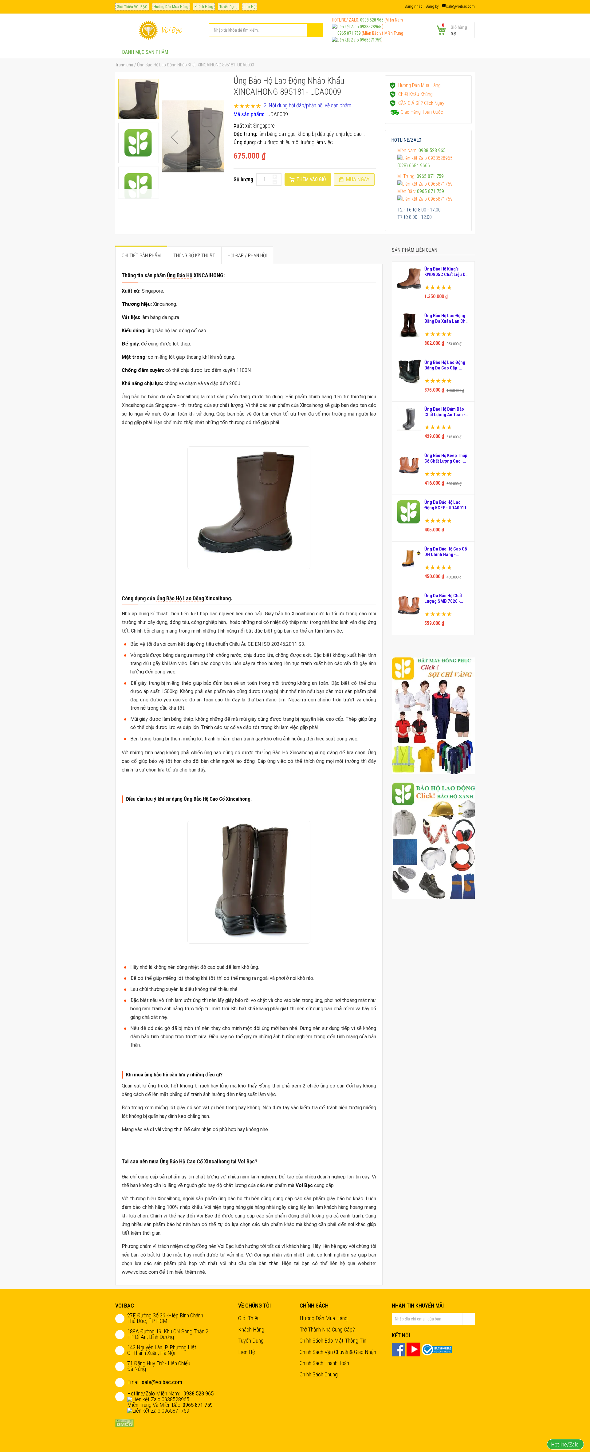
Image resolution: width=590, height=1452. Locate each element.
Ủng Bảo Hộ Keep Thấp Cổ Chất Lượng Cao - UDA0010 (445, 458)
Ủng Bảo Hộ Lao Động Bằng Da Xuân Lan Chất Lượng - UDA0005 (446, 318)
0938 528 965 (372, 20)
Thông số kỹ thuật (194, 255)
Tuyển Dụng (228, 6)
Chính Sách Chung (319, 1374)
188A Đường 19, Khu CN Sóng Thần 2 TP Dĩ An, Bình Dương (167, 1334)
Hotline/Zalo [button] (565, 1444)
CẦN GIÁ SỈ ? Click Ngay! (421, 103)
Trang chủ (124, 65)
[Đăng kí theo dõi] (468, 1319)
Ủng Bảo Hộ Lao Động (180, 598)
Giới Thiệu (249, 1318)
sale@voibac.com (460, 6)
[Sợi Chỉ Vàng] (433, 715)
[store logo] (148, 30)
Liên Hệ (249, 6)
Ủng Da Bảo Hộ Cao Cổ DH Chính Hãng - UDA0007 (445, 551)
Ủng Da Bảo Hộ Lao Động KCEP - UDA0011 (445, 505)
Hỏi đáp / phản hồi (247, 255)
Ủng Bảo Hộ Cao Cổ (181, 1161)
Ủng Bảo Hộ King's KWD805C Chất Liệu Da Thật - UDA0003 (446, 271)
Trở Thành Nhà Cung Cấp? (327, 1329)
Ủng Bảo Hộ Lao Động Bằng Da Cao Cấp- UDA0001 (444, 365)
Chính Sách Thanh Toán (324, 1363)
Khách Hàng (204, 6)
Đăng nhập (414, 6)
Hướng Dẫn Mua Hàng (171, 6)
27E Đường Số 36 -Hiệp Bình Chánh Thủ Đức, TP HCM (165, 1318)
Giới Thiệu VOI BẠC (132, 6)
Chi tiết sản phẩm (141, 255)
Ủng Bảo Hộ (179, 275)
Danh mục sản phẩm (145, 52)
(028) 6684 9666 (413, 165)
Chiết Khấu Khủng (415, 94)
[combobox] (266, 30)
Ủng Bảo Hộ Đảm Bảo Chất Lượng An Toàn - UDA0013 (444, 411)
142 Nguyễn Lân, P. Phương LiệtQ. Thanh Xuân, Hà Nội (161, 1350)
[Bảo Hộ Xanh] (433, 840)
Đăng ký (432, 6)
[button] (174, 137)
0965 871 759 (347, 33)
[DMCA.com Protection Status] (124, 1422)
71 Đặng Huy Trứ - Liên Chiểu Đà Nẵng (158, 1366)
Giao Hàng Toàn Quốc (422, 112)
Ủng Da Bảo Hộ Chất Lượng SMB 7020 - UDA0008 (443, 598)
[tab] (141, 255)
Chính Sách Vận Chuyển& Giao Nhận (338, 1351)
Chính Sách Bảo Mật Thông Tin (333, 1340)
